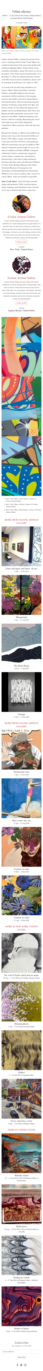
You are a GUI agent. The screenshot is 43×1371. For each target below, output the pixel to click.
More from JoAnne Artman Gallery (21, 521)
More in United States (21, 1129)
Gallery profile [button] (21, 242)
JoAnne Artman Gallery (22, 217)
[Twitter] (21, 1365)
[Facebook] (17, 1365)
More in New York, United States (21, 928)
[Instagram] (25, 1365)
